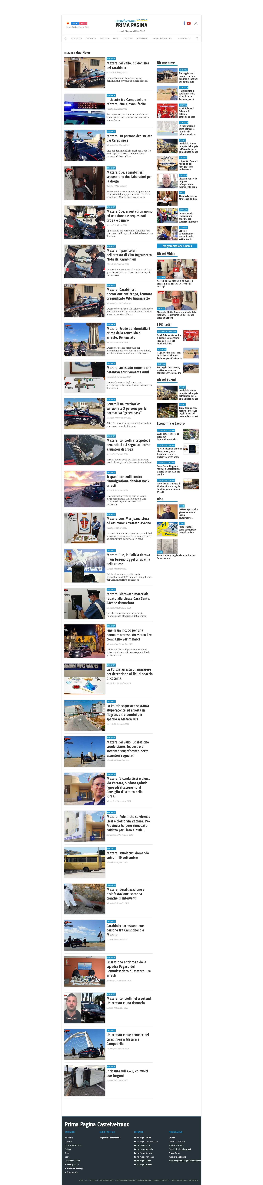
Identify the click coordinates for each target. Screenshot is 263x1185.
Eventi (67, 1153)
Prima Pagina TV (72, 1164)
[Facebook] (184, 23)
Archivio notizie (71, 1172)
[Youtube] (189, 23)
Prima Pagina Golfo (142, 1145)
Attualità (76, 38)
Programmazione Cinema (110, 1137)
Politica (104, 38)
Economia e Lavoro (72, 1160)
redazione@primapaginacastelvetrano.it (186, 1160)
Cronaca (91, 38)
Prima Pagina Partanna (144, 1157)
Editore (172, 1137)
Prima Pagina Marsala (143, 1149)
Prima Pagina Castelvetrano (146, 1141)
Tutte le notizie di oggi (74, 1168)
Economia (142, 38)
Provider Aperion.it (176, 1145)
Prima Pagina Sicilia (142, 1160)
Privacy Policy (174, 1153)
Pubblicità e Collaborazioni (180, 1149)
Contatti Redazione (177, 1141)
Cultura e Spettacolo (73, 1145)
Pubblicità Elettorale (177, 1157)
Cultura (128, 38)
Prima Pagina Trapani (143, 1164)
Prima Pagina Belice (142, 1137)
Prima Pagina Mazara (143, 1153)
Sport (116, 38)
